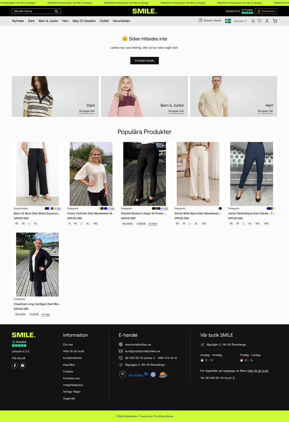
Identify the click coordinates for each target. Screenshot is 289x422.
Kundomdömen (72, 358)
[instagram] (23, 365)
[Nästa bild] (57, 174)
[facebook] (15, 365)
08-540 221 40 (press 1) (140, 358)
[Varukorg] (275, 20)
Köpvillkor (69, 365)
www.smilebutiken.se (138, 344)
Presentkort (268, 11)
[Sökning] (253, 21)
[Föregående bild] (18, 174)
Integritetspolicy (73, 385)
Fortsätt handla (144, 60)
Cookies (68, 371)
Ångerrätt (69, 398)
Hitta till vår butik (73, 351)
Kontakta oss (71, 378)
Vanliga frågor (72, 391)
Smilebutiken (131, 416)
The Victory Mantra (163, 416)
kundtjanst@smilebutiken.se (142, 351)
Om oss (68, 344)
